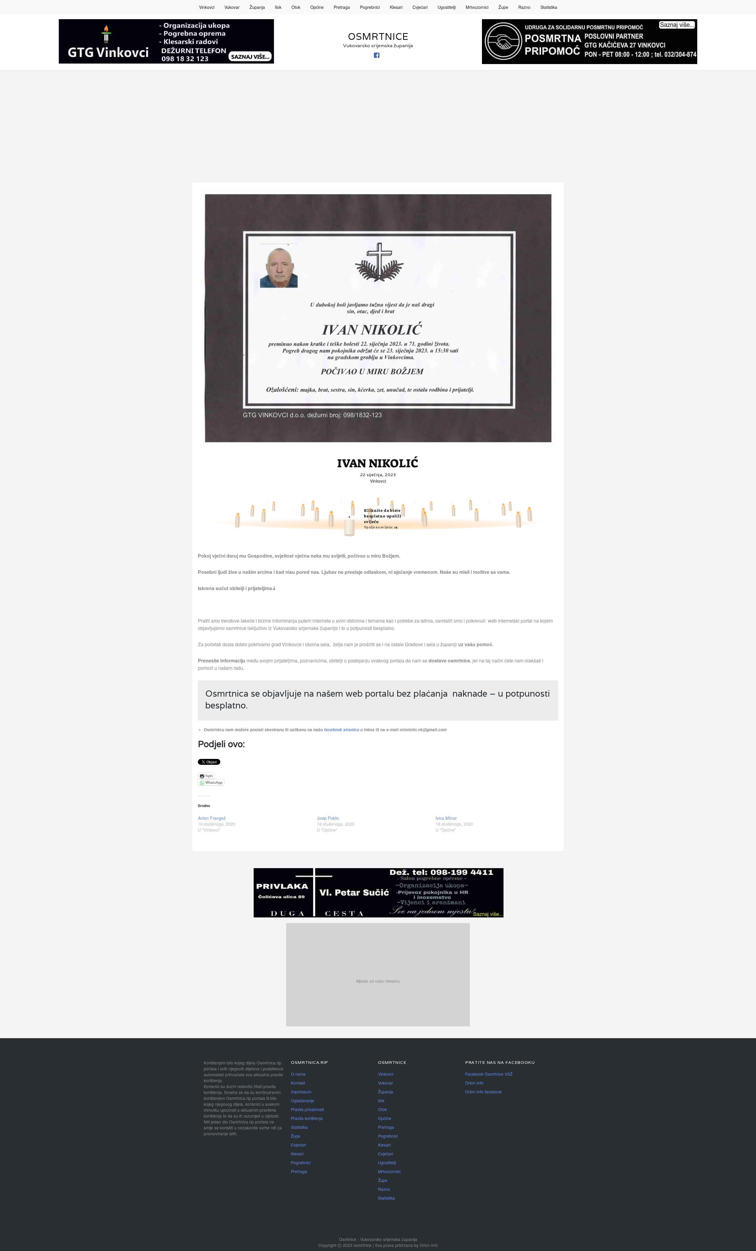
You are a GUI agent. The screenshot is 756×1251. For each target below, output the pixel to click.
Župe (503, 7)
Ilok (278, 7)
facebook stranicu (342, 729)
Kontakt (298, 1083)
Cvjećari (420, 7)
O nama (298, 1074)
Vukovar (231, 7)
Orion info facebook (483, 1092)
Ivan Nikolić (377, 463)
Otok (295, 7)
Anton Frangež (212, 818)
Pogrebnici (370, 7)
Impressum (301, 1092)
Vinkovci (206, 7)
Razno (524, 7)
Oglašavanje (302, 1100)
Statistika (548, 7)
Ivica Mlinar (446, 818)
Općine (317, 7)
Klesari (396, 7)
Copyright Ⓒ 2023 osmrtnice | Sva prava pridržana (366, 1245)
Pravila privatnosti (307, 1109)
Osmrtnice (378, 36)
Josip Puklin (328, 818)
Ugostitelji (447, 7)
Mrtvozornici (477, 7)
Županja (257, 7)
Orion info (474, 1083)
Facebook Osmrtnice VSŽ (488, 1074)
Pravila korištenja (307, 1118)
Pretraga (342, 7)
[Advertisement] (378, 114)
